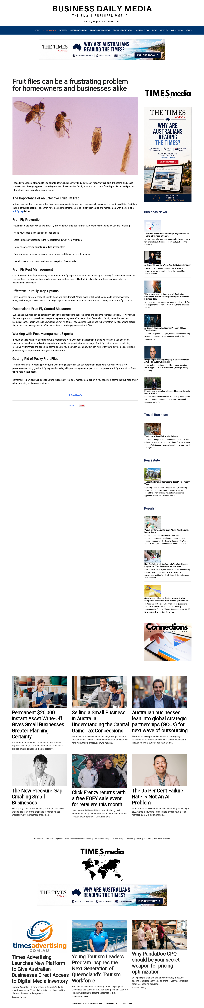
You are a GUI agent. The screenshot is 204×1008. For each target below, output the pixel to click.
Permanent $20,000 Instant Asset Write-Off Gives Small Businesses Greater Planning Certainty (38, 725)
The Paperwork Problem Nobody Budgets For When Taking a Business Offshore (166, 234)
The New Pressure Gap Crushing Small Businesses (37, 797)
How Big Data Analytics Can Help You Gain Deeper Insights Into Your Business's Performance (166, 565)
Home (37, 30)
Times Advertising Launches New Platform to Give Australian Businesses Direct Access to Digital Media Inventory (40, 969)
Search (189, 30)
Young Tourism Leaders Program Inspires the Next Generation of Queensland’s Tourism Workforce (98, 969)
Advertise (129, 839)
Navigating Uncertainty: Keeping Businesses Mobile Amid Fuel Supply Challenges (166, 361)
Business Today (142, 30)
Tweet (72, 405)
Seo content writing (101, 839)
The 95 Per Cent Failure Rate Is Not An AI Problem (157, 797)
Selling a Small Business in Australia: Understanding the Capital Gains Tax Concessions (100, 722)
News (154, 30)
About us (49, 839)
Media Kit (147, 839)
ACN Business (176, 30)
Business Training (19, 997)
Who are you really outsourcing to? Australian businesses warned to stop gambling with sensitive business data (166, 296)
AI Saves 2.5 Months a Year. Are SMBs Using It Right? (167, 265)
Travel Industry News (122, 30)
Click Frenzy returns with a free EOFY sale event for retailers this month (99, 798)
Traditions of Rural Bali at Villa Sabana (161, 436)
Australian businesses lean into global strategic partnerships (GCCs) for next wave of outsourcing (160, 722)
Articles (164, 30)
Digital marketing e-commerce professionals (73, 839)
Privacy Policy (117, 839)
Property (63, 30)
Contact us (38, 839)
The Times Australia (162, 839)
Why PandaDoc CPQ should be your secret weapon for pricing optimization (156, 963)
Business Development (100, 30)
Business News (49, 30)
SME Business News (78, 30)
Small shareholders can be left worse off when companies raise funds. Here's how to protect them (166, 599)
